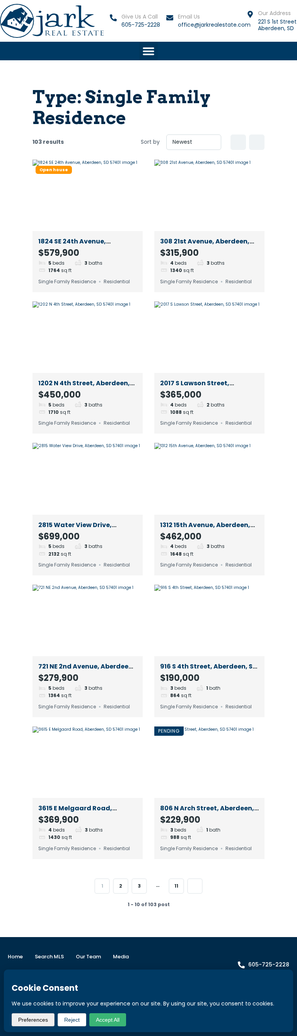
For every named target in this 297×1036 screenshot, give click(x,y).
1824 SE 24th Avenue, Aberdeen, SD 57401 (72, 246)
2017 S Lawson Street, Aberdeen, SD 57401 (194, 388)
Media (121, 956)
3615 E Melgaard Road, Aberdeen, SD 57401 (75, 813)
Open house (53, 170)
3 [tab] (87, 225)
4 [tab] (94, 225)
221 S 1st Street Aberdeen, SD (277, 25)
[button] (148, 51)
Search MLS (49, 956)
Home (15, 956)
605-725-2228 (140, 25)
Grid (238, 142)
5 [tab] (101, 225)
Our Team (88, 956)
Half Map (257, 142)
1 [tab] (73, 225)
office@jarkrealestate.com (214, 25)
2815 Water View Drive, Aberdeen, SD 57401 (75, 530)
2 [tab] (80, 225)
